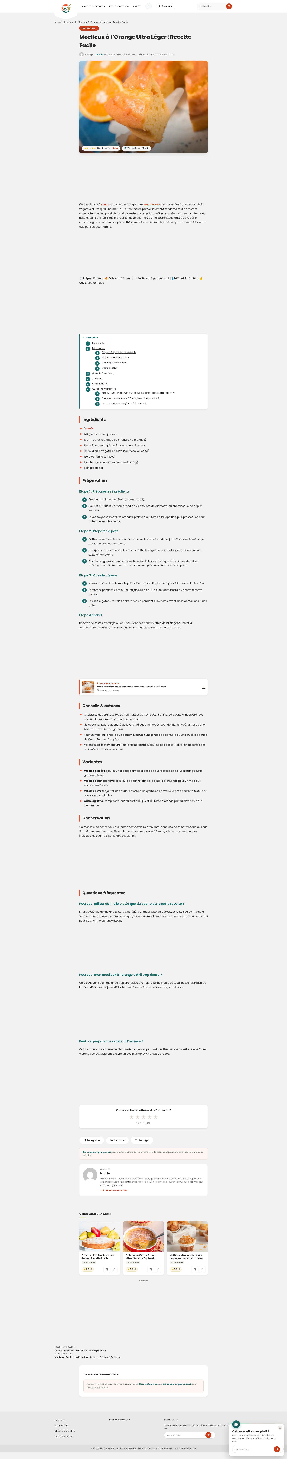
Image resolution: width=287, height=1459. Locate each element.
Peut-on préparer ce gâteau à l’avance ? (124, 403)
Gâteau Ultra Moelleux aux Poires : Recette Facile (98, 1256)
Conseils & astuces (102, 373)
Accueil (58, 22)
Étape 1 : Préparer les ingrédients (119, 352)
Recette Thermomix (93, 6)
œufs (89, 428)
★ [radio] (131, 1117)
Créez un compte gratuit (96, 1152)
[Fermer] (280, 1428)
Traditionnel (70, 22)
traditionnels (152, 204)
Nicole (99, 54)
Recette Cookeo (119, 6)
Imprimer (119, 1140)
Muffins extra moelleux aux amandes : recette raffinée (186, 1256)
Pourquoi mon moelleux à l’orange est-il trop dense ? (130, 398)
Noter (115, 148)
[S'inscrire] (277, 1449)
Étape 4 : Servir (109, 367)
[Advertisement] (143, 178)
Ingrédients (98, 342)
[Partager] (114, 1269)
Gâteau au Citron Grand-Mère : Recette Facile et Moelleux (141, 1258)
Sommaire (91, 337)
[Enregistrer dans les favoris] (106, 1269)
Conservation (99, 383)
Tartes (137, 6)
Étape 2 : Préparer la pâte (115, 357)
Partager (144, 1140)
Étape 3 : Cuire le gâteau (115, 362)
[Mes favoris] (148, 6)
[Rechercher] (229, 6)
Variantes (97, 378)
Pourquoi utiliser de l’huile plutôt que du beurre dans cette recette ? (138, 392)
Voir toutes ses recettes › (114, 1190)
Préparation (98, 348)
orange (104, 204)
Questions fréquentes (104, 388)
